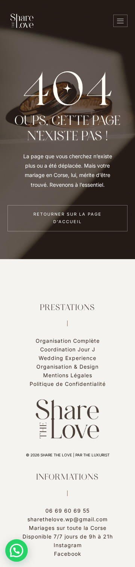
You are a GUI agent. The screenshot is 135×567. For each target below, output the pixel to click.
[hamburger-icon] (120, 21)
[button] (16, 550)
